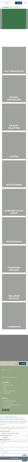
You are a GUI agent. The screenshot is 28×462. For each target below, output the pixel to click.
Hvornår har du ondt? (5, 435)
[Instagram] (8, 410)
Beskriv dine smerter (5, 439)
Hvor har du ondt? (5, 431)
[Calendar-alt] (3, 410)
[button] (25, 3)
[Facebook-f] (6, 410)
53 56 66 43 (24, 460)
